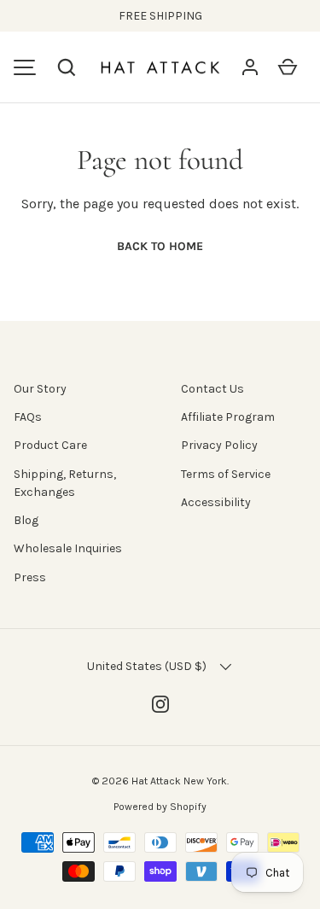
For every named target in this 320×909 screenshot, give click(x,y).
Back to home (160, 246)
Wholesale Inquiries (68, 548)
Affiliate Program (228, 417)
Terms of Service (226, 474)
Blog (26, 520)
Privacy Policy (219, 445)
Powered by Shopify (160, 807)
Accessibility (216, 502)
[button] (66, 67)
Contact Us (212, 389)
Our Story (40, 389)
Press (30, 577)
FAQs (28, 417)
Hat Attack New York (179, 781)
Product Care (50, 445)
